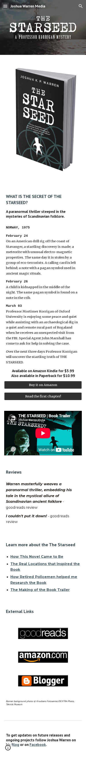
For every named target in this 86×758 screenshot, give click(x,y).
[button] (5, 6)
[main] (43, 206)
